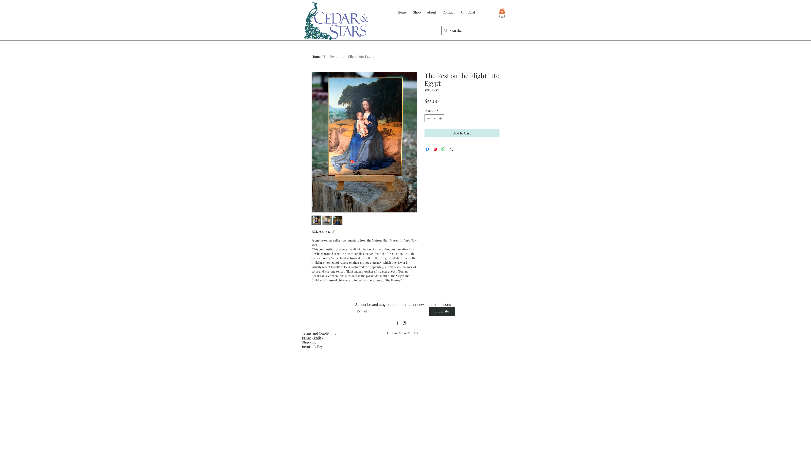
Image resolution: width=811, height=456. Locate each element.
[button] (502, 10)
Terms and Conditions (319, 333)
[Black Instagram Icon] (404, 323)
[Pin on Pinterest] (435, 149)
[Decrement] (427, 118)
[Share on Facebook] (427, 149)
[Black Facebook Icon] (397, 323)
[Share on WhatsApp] (443, 149)
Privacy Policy (312, 337)
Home (316, 56)
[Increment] (440, 118)
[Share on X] (451, 149)
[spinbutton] (434, 118)
